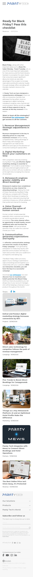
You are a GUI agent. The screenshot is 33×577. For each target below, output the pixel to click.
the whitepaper (18, 117)
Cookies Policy (17, 568)
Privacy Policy (6, 536)
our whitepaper (15, 275)
